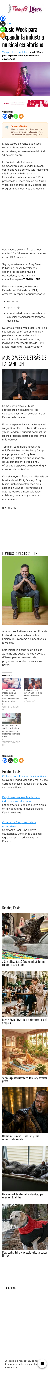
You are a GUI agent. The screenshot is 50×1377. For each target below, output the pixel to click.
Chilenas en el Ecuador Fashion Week (24, 776)
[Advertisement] (25, 219)
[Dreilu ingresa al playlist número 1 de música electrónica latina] (33, 683)
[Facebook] (4, 116)
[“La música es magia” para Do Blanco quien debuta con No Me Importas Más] (11, 683)
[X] (10, 116)
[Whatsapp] (15, 116)
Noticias (22, 52)
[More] (21, 116)
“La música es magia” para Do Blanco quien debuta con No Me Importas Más (10, 695)
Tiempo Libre (9, 52)
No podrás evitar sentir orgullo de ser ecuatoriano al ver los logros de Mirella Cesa (11, 731)
